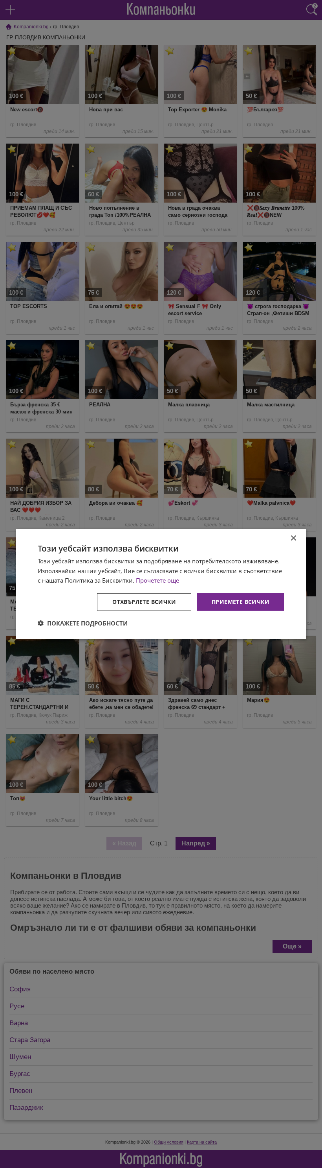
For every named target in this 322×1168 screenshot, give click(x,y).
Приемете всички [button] (240, 601)
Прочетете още (157, 580)
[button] (83, 623)
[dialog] (161, 584)
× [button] (293, 538)
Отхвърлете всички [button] (144, 601)
